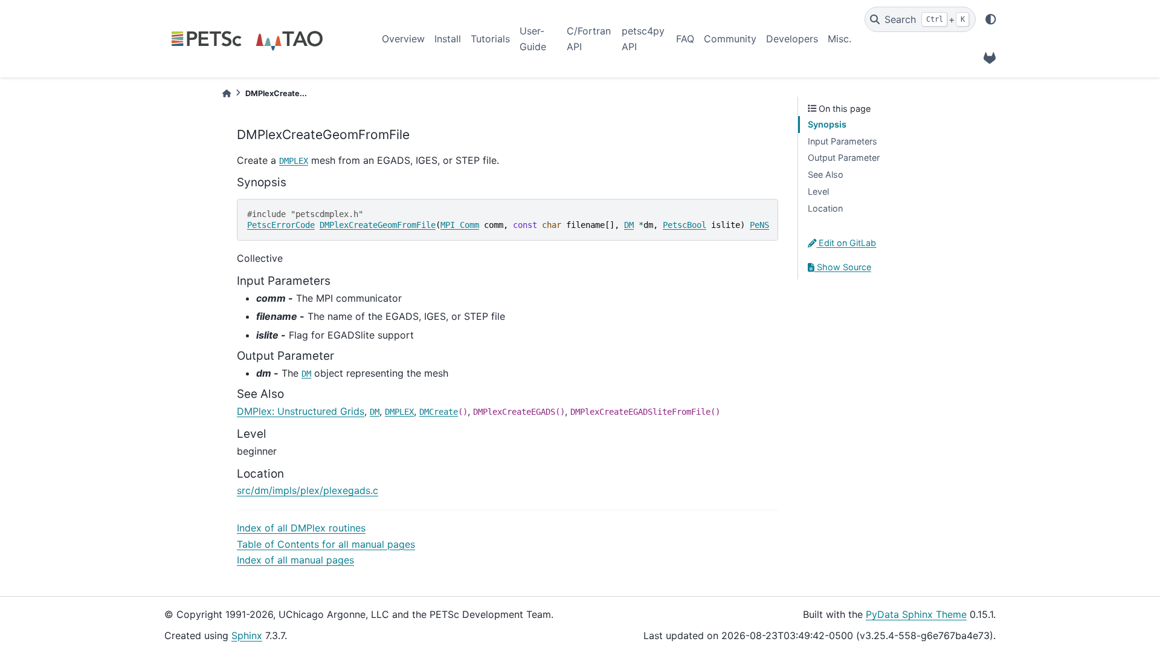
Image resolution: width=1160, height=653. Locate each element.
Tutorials (490, 39)
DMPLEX (293, 161)
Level (818, 191)
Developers (792, 39)
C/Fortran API (589, 39)
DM (629, 225)
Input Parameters (842, 141)
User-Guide (533, 39)
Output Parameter (844, 157)
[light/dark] (991, 19)
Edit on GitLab (846, 243)
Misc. (839, 39)
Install (447, 39)
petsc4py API (643, 39)
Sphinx (246, 635)
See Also (825, 174)
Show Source (842, 267)
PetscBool (684, 225)
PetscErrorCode (281, 225)
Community (730, 39)
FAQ (685, 39)
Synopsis (827, 124)
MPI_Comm (459, 225)
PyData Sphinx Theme (916, 614)
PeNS (759, 225)
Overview (403, 39)
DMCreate (438, 412)
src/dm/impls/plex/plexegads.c (307, 490)
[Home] (226, 93)
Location (825, 208)
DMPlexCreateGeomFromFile (378, 225)
